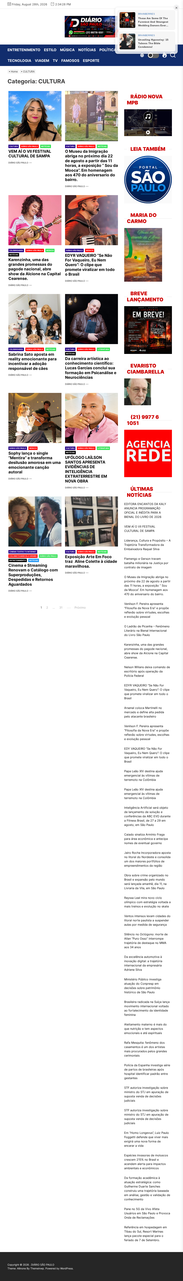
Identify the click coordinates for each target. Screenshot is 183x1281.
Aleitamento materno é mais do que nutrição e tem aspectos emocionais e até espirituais (145, 1029)
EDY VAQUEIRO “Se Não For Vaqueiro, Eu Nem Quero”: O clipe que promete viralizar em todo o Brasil (146, 755)
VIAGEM (42, 60)
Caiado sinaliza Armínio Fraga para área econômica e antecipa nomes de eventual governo (146, 839)
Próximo (80, 607)
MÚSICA (67, 50)
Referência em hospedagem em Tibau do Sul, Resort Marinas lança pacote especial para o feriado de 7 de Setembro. (145, 1233)
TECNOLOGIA (19, 60)
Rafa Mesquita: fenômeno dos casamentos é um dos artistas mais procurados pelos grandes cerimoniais (145, 1049)
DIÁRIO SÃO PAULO (18, 162)
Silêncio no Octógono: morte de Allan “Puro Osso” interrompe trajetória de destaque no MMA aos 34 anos (146, 940)
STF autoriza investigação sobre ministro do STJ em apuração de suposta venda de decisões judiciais (146, 1094)
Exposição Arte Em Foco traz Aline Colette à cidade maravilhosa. (91, 561)
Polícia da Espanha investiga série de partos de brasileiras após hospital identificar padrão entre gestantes (147, 1071)
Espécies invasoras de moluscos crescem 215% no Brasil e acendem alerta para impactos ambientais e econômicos (146, 1161)
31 (60, 607)
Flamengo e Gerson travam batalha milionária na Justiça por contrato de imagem (146, 563)
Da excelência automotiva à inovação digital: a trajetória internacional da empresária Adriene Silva (143, 963)
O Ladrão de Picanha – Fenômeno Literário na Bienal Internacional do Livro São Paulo (147, 630)
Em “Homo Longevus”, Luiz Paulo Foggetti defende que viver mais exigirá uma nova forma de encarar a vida (146, 1139)
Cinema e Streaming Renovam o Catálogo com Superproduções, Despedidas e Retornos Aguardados (33, 575)
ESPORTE (91, 60)
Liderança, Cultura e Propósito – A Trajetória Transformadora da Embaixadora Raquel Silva (147, 545)
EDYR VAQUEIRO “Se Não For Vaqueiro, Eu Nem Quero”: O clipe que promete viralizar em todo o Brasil (90, 265)
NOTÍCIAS (87, 50)
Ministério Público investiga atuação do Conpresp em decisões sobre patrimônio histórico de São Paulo (142, 986)
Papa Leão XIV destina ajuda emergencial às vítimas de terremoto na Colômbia (143, 775)
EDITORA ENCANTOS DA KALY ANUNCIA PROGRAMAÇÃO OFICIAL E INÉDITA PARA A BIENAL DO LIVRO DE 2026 (145, 510)
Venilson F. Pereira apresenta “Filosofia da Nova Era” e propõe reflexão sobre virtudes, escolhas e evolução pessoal (146, 610)
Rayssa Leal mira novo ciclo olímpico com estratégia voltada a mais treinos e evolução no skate (147, 902)
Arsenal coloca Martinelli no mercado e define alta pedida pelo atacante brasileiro (144, 712)
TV (55, 60)
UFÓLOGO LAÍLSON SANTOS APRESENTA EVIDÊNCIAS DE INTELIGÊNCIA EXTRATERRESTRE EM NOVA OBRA (86, 469)
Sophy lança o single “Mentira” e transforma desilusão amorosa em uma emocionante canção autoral (34, 462)
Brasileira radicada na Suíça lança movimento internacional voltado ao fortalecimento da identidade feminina (147, 1008)
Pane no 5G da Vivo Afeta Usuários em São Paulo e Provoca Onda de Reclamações (147, 1213)
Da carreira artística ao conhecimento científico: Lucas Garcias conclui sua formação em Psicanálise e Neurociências (91, 368)
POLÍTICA (107, 50)
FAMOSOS (70, 60)
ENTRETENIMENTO (24, 50)
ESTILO (50, 50)
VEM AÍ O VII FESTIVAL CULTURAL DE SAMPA (29, 153)
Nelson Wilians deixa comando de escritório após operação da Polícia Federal (147, 671)
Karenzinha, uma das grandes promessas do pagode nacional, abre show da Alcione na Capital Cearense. (34, 269)
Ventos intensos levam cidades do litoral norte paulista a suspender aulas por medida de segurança (147, 920)
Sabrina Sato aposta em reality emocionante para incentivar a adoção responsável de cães (32, 361)
